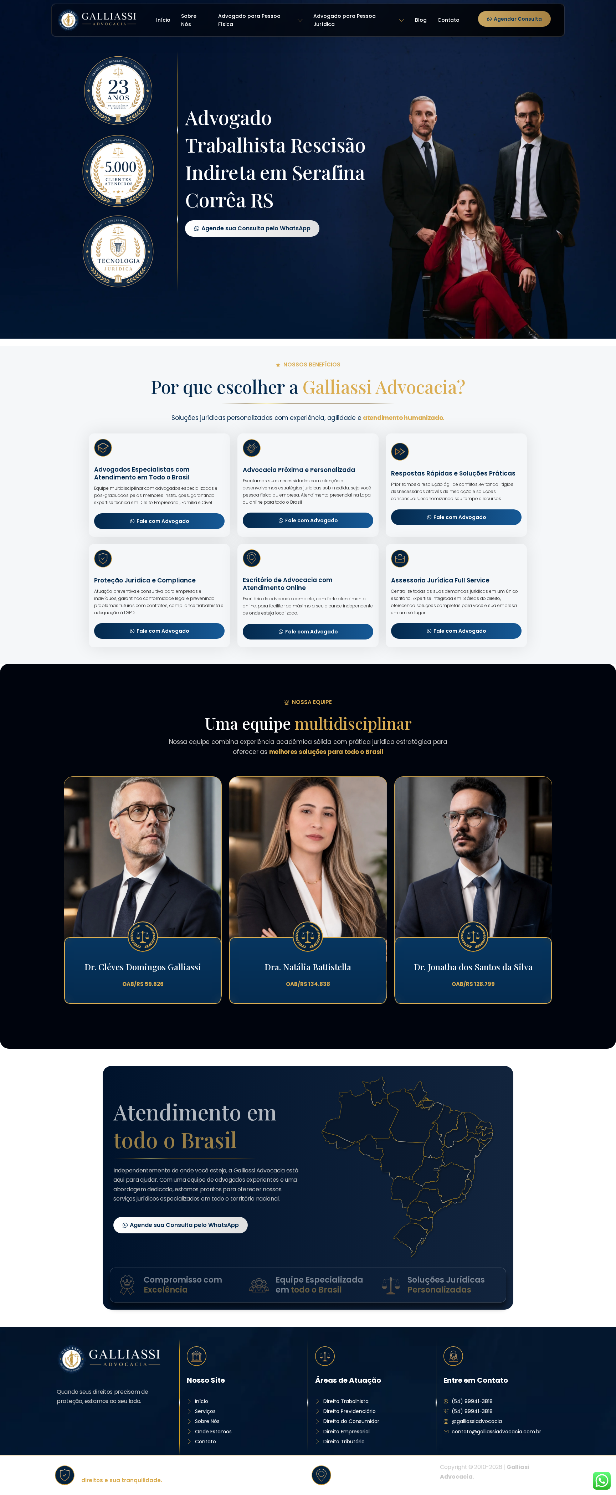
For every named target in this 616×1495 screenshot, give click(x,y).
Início (163, 20)
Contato (448, 20)
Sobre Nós (188, 20)
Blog (421, 20)
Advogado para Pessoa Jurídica (344, 20)
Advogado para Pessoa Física (249, 20)
